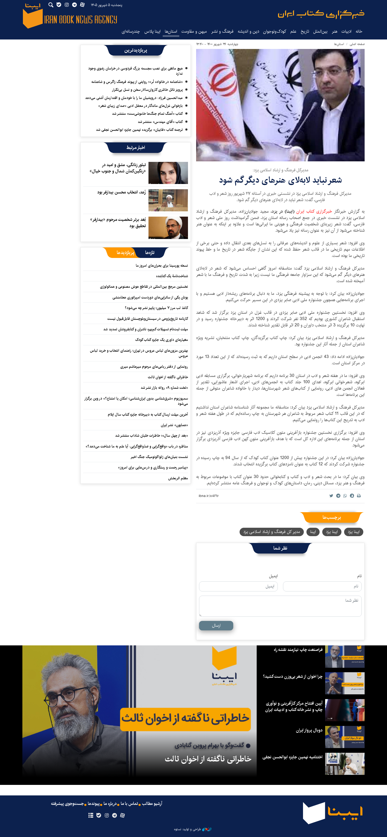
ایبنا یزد (354, 531)
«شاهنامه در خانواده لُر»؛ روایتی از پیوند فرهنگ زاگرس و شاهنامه (137, 82)
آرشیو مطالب (152, 804)
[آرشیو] (90, 816)
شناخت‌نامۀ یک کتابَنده (172, 276)
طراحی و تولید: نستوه (187, 829)
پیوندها (94, 804)
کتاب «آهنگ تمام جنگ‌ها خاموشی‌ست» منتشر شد (147, 114)
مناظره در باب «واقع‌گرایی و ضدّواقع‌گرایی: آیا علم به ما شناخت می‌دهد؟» (137, 446)
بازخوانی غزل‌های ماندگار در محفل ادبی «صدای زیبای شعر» (140, 106)
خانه (359, 31)
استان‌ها (171, 31)
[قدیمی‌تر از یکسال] (168, 173)
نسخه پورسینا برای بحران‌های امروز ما (162, 265)
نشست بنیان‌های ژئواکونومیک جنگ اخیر (159, 457)
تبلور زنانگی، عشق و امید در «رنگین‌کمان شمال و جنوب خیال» (118, 168)
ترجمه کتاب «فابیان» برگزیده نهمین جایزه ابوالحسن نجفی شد (139, 130)
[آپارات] (122, 816)
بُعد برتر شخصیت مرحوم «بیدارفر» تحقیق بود (118, 223)
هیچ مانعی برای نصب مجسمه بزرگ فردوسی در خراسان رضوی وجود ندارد (135, 71)
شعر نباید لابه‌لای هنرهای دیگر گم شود (280, 180)
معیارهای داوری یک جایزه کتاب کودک (161, 340)
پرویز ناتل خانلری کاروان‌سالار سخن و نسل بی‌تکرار (147, 90)
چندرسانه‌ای (131, 31)
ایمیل (273, 576)
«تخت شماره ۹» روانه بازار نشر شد (164, 388)
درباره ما (110, 804)
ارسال (216, 625)
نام (359, 576)
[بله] (98, 816)
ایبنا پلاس (152, 31)
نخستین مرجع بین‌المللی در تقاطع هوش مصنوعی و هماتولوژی (144, 287)
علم (293, 31)
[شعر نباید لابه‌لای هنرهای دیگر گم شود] (280, 105)
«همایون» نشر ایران (174, 425)
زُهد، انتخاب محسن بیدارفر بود (121, 192)
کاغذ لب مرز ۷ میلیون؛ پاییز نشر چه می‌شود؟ (156, 308)
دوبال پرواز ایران (309, 730)
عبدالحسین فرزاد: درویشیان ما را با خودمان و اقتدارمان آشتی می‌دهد (134, 98)
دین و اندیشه (248, 31)
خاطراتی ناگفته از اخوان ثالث (168, 377)
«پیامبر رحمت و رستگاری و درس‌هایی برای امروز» (152, 467)
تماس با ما (129, 804)
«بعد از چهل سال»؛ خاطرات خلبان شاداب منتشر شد (151, 436)
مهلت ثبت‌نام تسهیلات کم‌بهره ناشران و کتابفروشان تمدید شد (145, 329)
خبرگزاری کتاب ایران (313, 211)
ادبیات (346, 31)
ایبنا (321, 14)
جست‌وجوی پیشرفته (67, 804)
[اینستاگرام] (106, 816)
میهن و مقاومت (194, 31)
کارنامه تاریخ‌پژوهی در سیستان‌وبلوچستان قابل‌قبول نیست (147, 319)
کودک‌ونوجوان (274, 31)
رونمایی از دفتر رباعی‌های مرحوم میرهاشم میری (154, 367)
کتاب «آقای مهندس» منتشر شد (160, 122)
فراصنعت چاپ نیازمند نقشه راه (298, 649)
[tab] (150, 252)
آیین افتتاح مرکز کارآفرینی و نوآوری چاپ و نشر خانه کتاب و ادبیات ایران (293, 706)
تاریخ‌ (305, 31)
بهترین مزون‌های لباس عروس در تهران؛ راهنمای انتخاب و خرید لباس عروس (139, 353)
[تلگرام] (114, 816)
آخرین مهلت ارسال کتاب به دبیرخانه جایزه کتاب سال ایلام (148, 414)
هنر (334, 31)
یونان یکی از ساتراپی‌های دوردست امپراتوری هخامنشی (150, 297)
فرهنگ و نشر (222, 31)
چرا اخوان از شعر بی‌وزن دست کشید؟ (292, 676)
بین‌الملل (320, 31)
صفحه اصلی (357, 44)
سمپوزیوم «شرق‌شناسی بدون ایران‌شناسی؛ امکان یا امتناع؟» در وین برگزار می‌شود (136, 401)
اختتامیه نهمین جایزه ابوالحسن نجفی (292, 757)
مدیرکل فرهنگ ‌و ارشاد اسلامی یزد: (280, 170)
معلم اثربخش (178, 478)
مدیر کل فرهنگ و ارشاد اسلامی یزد (271, 531)
